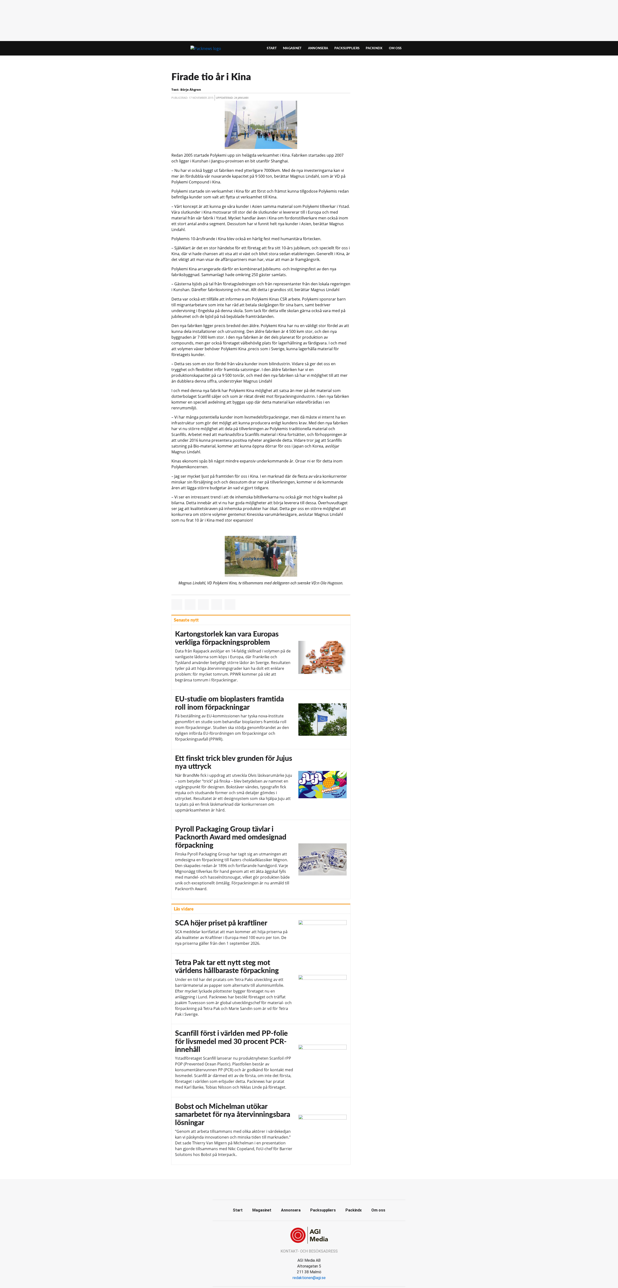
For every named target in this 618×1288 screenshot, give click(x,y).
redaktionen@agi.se (309, 1277)
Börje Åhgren (190, 89)
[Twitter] (309, 1189)
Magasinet (292, 48)
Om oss (395, 48)
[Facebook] (298, 1189)
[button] (176, 604)
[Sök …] (436, 48)
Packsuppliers (346, 48)
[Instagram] (320, 1189)
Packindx (374, 48)
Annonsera (318, 48)
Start (272, 48)
